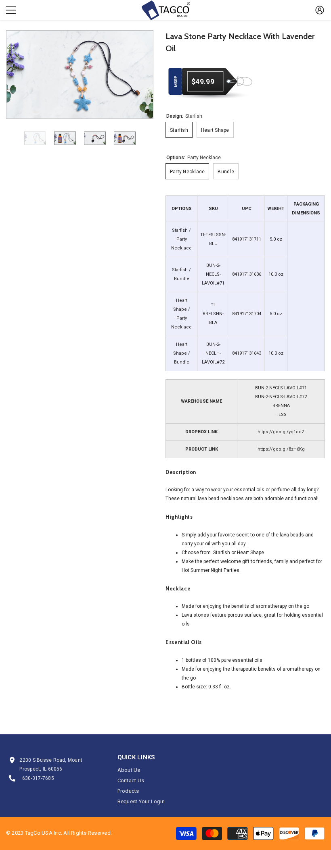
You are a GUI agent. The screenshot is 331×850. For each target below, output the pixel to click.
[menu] (11, 10)
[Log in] (319, 10)
